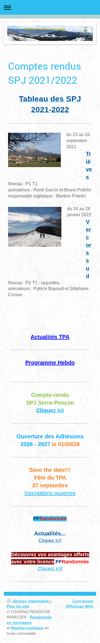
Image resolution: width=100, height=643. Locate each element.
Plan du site (18, 606)
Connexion (82, 601)
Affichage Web (79, 606)
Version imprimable (31, 601)
